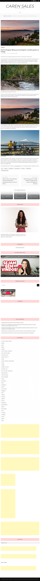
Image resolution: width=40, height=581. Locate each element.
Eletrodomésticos (4, 372)
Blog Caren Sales (17, 168)
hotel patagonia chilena (4, 170)
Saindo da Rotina (4, 404)
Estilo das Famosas (18, 193)
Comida (2, 359)
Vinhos (2, 420)
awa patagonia (11, 168)
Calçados (3, 349)
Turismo (2, 416)
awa (2, 168)
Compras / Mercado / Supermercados (7, 361)
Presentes (3, 396)
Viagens (2, 47)
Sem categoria (3, 408)
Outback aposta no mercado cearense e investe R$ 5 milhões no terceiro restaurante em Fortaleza (18, 330)
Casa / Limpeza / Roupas (5, 353)
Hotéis (2, 382)
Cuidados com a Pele (5, 366)
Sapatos (2, 406)
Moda (22, 194)
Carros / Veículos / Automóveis (6, 351)
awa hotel (5, 168)
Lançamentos (3, 384)
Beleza (2, 345)
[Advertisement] (20, 431)
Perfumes (3, 394)
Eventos (2, 378)
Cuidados (3, 365)
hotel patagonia (28, 168)
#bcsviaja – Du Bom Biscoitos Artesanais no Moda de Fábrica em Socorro (6, 197)
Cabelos (2, 347)
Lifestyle (7, 194)
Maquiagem (3, 390)
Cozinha (2, 363)
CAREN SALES (20, 6)
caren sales (22, 168)
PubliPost (3, 398)
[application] (20, 266)
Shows (2, 410)
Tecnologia (3, 412)
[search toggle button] (38, 0)
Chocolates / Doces (4, 355)
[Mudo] (36, 275)
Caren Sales (4, 53)
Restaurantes (3, 402)
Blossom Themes (26, 579)
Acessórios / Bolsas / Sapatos (6, 341)
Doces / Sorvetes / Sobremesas (6, 370)
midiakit (5, 562)
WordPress (37, 579)
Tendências (3, 414)
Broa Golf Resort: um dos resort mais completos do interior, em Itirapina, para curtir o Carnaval (33, 197)
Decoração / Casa (4, 368)
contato (2, 562)
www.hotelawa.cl (18, 166)
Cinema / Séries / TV (4, 357)
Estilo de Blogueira (4, 376)
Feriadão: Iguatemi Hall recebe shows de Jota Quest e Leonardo (12, 322)
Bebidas (2, 343)
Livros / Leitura (4, 388)
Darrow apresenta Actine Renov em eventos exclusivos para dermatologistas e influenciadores (17, 332)
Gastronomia (3, 194)
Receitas (2, 400)
